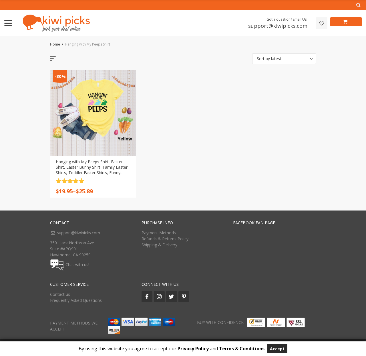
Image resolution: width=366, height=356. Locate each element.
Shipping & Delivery (159, 244)
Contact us (60, 294)
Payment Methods (159, 232)
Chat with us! (77, 264)
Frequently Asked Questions (76, 300)
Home (55, 44)
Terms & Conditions (241, 348)
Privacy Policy (193, 348)
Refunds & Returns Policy (165, 238)
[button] (284, 58)
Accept (277, 348)
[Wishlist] (321, 23)
